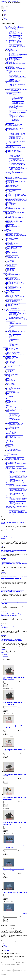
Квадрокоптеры (7, 230)
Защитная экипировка (11, 249)
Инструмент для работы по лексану (15, 194)
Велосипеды (9, 242)
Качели (8, 393)
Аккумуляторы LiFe (14, 31)
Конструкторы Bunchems (12, 275)
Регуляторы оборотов (14, 514)
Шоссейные (12, 330)
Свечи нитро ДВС (10, 362)
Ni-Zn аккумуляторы (17, 98)
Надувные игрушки (11, 428)
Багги (10, 322)
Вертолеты (6, 176)
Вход (4, 10)
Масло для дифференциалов (13, 300)
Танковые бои (9, 372)
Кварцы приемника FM (15, 137)
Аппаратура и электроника (10, 121)
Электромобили (10, 265)
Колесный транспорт (8, 239)
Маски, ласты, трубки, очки (13, 407)
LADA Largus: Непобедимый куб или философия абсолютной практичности (13, 551)
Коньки (8, 400)
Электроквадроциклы (11, 264)
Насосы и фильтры (11, 436)
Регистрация (6, 11)
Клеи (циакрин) (10, 292)
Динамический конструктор (13, 274)
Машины (5, 309)
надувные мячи (16, 419)
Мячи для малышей (14, 416)
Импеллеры (12, 472)
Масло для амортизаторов (12, 295)
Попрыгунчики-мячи (14, 420)
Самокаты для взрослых (12, 255)
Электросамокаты (10, 268)
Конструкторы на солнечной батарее (15, 283)
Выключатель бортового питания (14, 128)
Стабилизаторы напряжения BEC (14, 172)
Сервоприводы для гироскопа (16, 165)
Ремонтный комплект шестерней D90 (15, 914)
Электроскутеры (10, 270)
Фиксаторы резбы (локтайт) (13, 308)
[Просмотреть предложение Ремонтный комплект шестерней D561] (8, 889)
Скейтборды (9, 256)
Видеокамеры (9, 213)
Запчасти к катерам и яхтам (13, 220)
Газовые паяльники (11, 190)
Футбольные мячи (13, 422)
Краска (8, 293)
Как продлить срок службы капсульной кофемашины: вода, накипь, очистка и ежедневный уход (14, 563)
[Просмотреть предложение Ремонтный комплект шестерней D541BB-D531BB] (8, 866)
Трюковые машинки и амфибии (17, 318)
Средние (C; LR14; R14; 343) (16, 115)
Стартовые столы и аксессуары (14, 365)
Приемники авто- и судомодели (14, 151)
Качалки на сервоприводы (15, 161)
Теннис (11, 376)
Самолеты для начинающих (13, 352)
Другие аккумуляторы (11, 50)
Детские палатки (10, 384)
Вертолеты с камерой (11, 186)
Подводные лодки (10, 227)
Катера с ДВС (9, 225)
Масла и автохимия (8, 291)
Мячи (7, 411)
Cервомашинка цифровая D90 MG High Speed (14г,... (14, 678)
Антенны (8, 127)
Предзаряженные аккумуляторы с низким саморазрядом (18, 103)
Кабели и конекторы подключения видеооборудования (14, 215)
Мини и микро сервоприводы (16, 163)
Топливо (5, 455)
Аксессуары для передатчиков (13, 125)
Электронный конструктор (13, 290)
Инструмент (6, 187)
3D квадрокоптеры (11, 231)
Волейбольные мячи (14, 414)
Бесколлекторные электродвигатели (18, 471)
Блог (4, 15)
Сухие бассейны (10, 445)
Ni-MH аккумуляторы (17, 97)
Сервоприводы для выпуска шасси (17, 164)
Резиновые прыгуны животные (14, 437)
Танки (5, 367)
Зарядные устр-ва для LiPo (12, 58)
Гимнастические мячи (14, 415)
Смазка (8, 306)
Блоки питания (10, 49)
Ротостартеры (9, 359)
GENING (5, 656)
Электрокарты (9, 262)
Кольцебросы (9, 398)
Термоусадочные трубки (15, 80)
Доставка (5, 16)
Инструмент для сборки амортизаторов (16, 196)
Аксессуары (9, 48)
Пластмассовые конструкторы (13, 287)
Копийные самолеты (11, 349)
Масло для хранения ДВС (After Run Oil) (16, 303)
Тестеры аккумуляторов (12, 90)
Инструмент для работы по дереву (14, 193)
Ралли (10, 327)
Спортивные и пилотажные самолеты (15, 354)
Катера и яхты (6, 218)
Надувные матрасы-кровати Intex (14, 435)
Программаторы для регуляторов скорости (16, 463)
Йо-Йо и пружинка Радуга (12, 392)
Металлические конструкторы (13, 284)
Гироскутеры (9, 244)
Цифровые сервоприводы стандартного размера (15, 170)
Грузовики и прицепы (14, 335)
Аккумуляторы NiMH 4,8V (15, 41)
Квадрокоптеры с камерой (12, 238)
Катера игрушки (10, 224)
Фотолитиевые (15, 120)
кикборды (11, 260)
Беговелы (8, 240)
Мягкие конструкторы (11, 286)
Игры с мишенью (13, 449)
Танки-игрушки (10, 370)
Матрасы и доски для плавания (14, 409)
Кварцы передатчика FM (15, 136)
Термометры (9, 366)
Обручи (11, 441)
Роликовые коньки (10, 253)
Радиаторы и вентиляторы (12, 464)
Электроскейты (10, 269)
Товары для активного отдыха (10, 374)
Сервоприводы (10, 152)
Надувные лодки (10, 433)
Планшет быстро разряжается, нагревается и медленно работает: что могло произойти (12, 590)
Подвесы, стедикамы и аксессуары (14, 217)
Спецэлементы (15, 119)
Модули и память (10, 143)
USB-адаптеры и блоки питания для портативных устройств (15, 28)
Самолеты (5, 347)
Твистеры (8, 446)
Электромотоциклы (11, 266)
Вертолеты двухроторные (12, 177)
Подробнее (3, 532)
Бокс (7, 378)
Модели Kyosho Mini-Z (14, 339)
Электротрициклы (10, 271)
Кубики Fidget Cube (11, 401)
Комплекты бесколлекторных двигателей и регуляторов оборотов (18, 475)
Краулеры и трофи (13, 337)
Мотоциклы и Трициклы (15, 315)
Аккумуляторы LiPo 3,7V (15, 37)
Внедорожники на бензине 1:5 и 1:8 (18, 325)
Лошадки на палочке (11, 404)
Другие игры (9, 387)
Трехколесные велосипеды (12, 257)
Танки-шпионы (10, 371)
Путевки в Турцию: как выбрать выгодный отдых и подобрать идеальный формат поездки (14, 577)
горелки (11, 191)
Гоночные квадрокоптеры (12, 233)
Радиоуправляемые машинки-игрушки (15, 310)
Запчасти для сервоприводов (16, 158)
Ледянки (8, 402)
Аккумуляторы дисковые (18, 99)
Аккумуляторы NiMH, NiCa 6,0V (17, 46)
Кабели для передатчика (12, 130)
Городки (11, 396)
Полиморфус (9, 305)
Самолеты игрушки (11, 353)
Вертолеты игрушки (11, 183)
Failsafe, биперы (10, 123)
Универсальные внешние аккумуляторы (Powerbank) (15, 56)
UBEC (10, 173)
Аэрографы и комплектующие (13, 189)
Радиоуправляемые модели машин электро (16, 331)
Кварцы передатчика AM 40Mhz (17, 134)
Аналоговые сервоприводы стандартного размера (16, 154)
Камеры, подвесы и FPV (9, 211)
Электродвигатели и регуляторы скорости (13, 459)
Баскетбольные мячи (14, 413)
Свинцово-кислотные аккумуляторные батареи (15, 87)
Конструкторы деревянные (13, 278)
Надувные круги (10, 429)
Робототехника (10, 288)
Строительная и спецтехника (16, 317)
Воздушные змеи (10, 380)
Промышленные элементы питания (15, 82)
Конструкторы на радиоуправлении (15, 282)
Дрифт (10, 336)
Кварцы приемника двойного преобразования (16, 139)
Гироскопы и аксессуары (12, 129)
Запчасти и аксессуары (12, 248)
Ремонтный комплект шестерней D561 (15, 892)
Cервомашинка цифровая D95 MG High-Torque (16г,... (14, 703)
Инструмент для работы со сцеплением (16, 195)
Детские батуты (10, 383)
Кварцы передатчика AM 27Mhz (17, 133)
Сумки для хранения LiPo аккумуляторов (16, 89)
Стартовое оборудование (9, 356)
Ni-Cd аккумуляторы (17, 95)
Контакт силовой (13, 75)
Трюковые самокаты (11, 261)
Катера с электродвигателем (13, 226)
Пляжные (11, 418)
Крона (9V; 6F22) (13, 108)
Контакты (5, 19)
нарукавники (12, 431)
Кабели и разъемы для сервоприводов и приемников (16, 160)
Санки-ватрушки (13, 454)
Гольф (13, 397)
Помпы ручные (10, 204)
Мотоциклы (12, 341)
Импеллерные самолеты (12, 348)
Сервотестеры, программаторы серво (18, 168)
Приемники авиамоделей (12, 150)
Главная (5, 14)
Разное (8, 207)
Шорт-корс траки (13, 328)
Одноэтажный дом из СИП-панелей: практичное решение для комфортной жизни (13, 614)
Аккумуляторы (13, 94)
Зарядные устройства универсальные (15, 63)
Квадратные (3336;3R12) (15, 107)
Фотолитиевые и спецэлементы (17, 116)
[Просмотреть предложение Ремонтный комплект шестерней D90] (8, 911)
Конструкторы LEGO (11, 277)
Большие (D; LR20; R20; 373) (16, 106)
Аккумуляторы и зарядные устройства (12, 26)
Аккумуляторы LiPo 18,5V (15, 35)
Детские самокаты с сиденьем (13, 247)
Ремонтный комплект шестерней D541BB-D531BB (13, 869)
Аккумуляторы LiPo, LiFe (12, 29)
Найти (2, 8)
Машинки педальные (11, 252)
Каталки (8, 251)
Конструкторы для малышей (13, 279)
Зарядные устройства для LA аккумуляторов (13, 61)
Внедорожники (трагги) (15, 323)
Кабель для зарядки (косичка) (16, 73)
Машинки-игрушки (14, 314)
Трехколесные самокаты (12, 259)
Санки (7, 438)
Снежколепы (9, 444)
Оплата (5, 18)
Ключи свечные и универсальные (14, 198)
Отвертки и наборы (11, 203)
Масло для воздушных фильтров (14, 299)
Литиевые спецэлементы (18, 117)
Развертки (8, 205)
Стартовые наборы (11, 363)
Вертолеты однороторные (12, 185)
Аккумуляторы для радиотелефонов (18, 54)
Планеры (8, 350)
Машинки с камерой (14, 312)
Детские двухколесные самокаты (14, 246)
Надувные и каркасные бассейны (14, 423)
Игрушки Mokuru (10, 391)
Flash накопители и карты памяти (14, 124)
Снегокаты (9, 442)
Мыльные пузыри (10, 410)
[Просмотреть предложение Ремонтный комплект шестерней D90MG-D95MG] (8, 843)
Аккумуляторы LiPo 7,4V (15, 38)
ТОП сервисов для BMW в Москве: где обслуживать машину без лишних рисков (11, 640)
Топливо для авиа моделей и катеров (15, 457)
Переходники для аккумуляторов (17, 76)
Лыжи (7, 405)
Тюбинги (8, 453)
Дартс (7, 382)
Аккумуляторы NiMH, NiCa (13, 40)
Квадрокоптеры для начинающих (14, 234)
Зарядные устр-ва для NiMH (13, 59)
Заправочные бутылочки (12, 357)
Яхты (7, 229)
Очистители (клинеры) (12, 304)
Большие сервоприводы (15, 156)
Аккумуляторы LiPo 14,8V (15, 33)
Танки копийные (10, 369)
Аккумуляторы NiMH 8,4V (15, 44)
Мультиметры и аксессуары (13, 81)
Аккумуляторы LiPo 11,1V (15, 32)
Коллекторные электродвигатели (17, 473)
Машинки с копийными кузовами (17, 313)
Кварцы (8, 132)
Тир (7, 448)
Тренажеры (9, 451)
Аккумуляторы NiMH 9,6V (15, 45)
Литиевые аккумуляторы (18, 101)
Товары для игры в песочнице (13, 450)
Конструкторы (7, 273)
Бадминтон (9, 375)
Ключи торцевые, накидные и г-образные (16, 199)
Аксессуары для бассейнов (15, 424)
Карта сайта (6, 20)
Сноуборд (11, 406)
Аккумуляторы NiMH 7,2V (15, 42)
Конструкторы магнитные (12, 281)
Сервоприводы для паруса (15, 167)
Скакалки (8, 440)
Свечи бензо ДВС (10, 361)
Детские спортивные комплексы (14, 385)
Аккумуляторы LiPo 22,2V (15, 36)
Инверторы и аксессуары (12, 67)
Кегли (7, 394)
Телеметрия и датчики (11, 174)
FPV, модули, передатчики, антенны (15, 212)
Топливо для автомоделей (12, 458)
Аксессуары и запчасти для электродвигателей (13, 461)
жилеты (14, 432)
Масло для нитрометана (12, 301)
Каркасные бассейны (14, 426)
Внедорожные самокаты (12, 243)
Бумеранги (9, 379)
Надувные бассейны (14, 427)
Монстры (11, 326)
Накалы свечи (9, 358)
